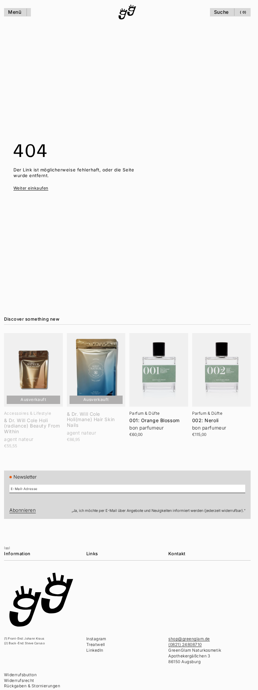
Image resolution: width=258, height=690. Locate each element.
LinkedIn (94, 650)
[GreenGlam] (127, 12)
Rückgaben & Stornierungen (32, 685)
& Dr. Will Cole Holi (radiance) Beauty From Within (32, 426)
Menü (14, 12)
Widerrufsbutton (20, 674)
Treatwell (95, 644)
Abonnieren (22, 510)
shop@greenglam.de (189, 638)
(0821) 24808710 (185, 644)
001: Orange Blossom (154, 420)
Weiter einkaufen (30, 188)
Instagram (96, 638)
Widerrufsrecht (19, 680)
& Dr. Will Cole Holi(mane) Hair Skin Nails (91, 419)
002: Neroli (205, 420)
